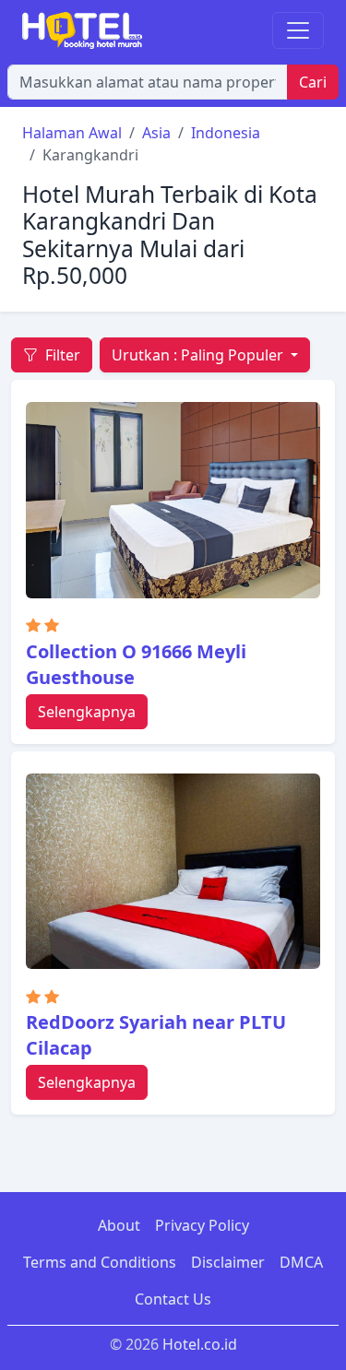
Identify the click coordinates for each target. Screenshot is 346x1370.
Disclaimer (228, 1262)
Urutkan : (197, 355)
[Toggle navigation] (298, 30)
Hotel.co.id (199, 1344)
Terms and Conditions (99, 1262)
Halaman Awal (72, 133)
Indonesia (225, 133)
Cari (313, 82)
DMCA (301, 1262)
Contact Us (173, 1299)
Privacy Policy (202, 1225)
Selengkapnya (87, 712)
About (119, 1225)
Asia (156, 133)
